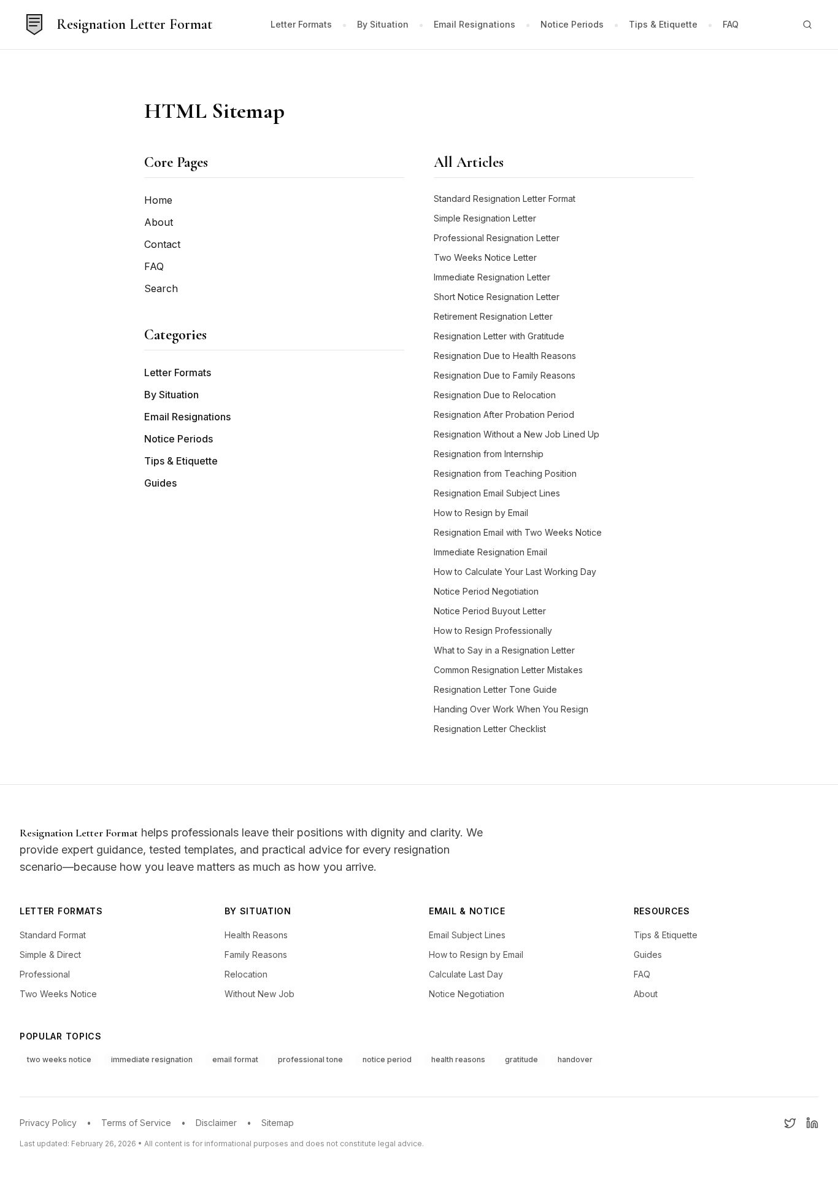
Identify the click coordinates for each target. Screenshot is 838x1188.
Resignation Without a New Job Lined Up (516, 434)
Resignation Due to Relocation (495, 395)
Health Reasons (256, 935)
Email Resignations (474, 24)
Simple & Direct (50, 954)
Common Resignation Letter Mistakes (508, 670)
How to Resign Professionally (493, 630)
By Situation (383, 24)
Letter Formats (301, 24)
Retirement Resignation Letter (493, 316)
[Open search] (807, 25)
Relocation (246, 974)
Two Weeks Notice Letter (485, 257)
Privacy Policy (48, 1122)
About (158, 222)
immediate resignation (152, 1059)
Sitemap (277, 1122)
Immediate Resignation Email (490, 552)
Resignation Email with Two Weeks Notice (518, 532)
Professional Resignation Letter (496, 238)
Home (158, 200)
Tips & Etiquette (663, 24)
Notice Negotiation (466, 994)
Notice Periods (572, 24)
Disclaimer (216, 1122)
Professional (45, 974)
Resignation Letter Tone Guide (495, 689)
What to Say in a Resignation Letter (504, 650)
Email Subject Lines (467, 935)
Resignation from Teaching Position (505, 473)
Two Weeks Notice (58, 994)
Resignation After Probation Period (504, 414)
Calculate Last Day (466, 974)
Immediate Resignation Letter (492, 277)
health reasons (458, 1059)
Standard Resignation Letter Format (504, 198)
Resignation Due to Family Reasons (504, 375)
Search (161, 288)
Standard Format (53, 935)
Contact (162, 244)
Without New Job (259, 994)
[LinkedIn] (812, 1123)
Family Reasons (256, 954)
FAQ (731, 24)
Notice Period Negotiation (486, 591)
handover (575, 1059)
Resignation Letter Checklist (490, 728)
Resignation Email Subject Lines (497, 493)
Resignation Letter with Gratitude (499, 336)
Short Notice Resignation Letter (496, 296)
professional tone (310, 1059)
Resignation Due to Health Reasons (505, 355)
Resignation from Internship (489, 454)
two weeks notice (59, 1059)
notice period (387, 1059)
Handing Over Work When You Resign (511, 709)
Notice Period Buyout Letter (490, 611)
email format (235, 1059)
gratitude (521, 1059)
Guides (160, 483)
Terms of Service (136, 1122)
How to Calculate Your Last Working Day (515, 571)
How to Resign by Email (481, 512)
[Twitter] (790, 1123)
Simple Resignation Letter (485, 218)
